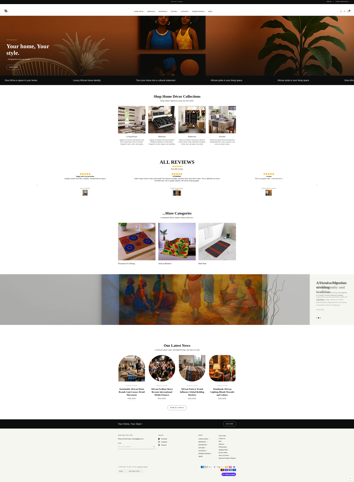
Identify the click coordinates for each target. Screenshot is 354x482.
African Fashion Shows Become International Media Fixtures (162, 392)
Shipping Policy (223, 450)
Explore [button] (229, 424)
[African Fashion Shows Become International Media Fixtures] (162, 368)
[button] (13, 67)
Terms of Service (224, 455)
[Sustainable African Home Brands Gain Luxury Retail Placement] (131, 368)
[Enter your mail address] (154, 446)
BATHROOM (163, 11)
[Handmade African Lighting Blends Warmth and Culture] (222, 368)
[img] (177, 166)
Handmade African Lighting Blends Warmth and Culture (222, 392)
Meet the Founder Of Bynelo (227, 458)
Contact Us (222, 438)
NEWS (210, 11)
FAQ (220, 441)
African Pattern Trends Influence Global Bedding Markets (192, 392)
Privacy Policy (223, 452)
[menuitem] (139, 11)
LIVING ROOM (138, 11)
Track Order (222, 435)
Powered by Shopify (142, 467)
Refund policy (223, 447)
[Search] (341, 11)
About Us (221, 444)
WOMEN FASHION (198, 11)
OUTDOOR (184, 11)
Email (119, 443)
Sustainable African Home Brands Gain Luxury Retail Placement (132, 392)
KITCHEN (174, 11)
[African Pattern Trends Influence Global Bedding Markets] (192, 368)
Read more (132, 398)
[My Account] (344, 11)
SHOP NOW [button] (320, 300)
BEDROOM (151, 11)
